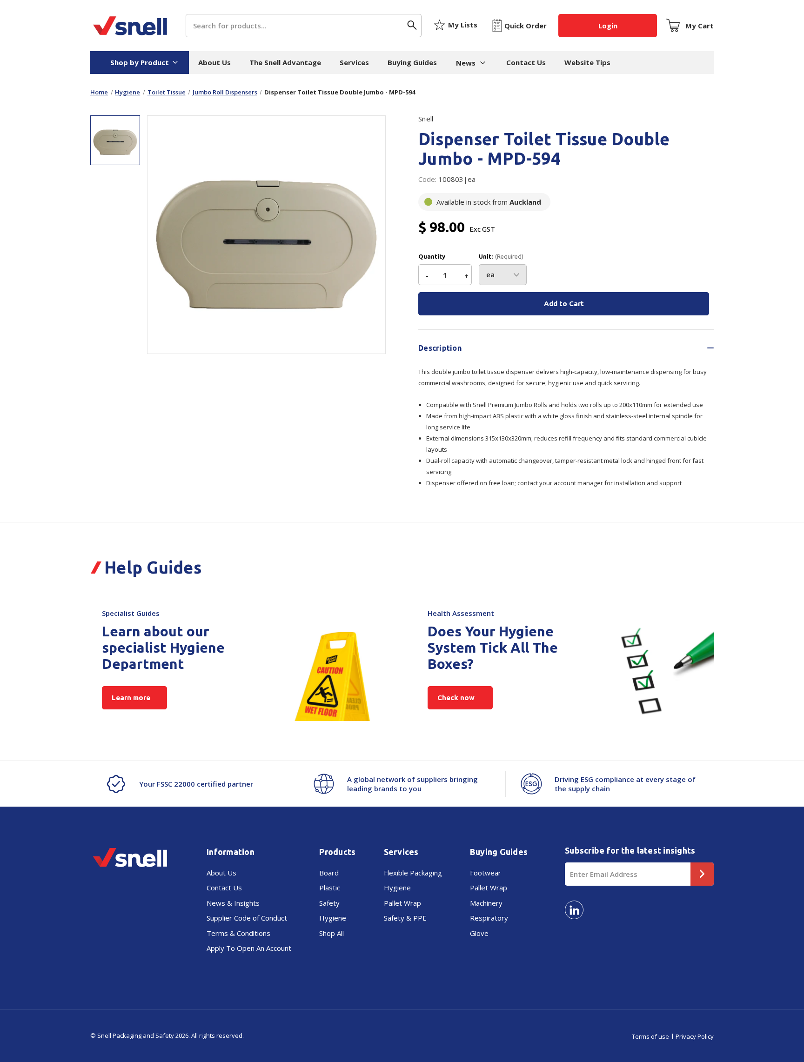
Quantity (431, 257)
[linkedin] (574, 910)
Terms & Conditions (238, 933)
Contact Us (526, 62)
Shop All (331, 933)
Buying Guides (412, 62)
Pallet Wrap (402, 903)
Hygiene (332, 917)
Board (329, 872)
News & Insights (233, 903)
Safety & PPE (405, 917)
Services (354, 62)
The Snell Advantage (285, 62)
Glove (479, 933)
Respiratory (489, 917)
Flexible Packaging (413, 872)
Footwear (485, 872)
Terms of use (650, 1036)
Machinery (486, 903)
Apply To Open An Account (249, 948)
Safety (329, 903)
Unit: (501, 257)
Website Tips (587, 62)
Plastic (329, 887)
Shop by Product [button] (139, 62)
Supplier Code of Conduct (247, 917)
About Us (214, 62)
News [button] (466, 62)
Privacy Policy (695, 1036)
